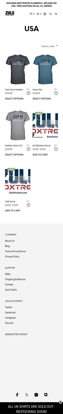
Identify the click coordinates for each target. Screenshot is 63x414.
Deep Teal (37, 89)
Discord (9, 322)
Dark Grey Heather (14, 89)
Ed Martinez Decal (41, 145)
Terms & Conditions (15, 251)
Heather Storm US (13, 145)
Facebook (10, 312)
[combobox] (43, 45)
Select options (14, 99)
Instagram (10, 317)
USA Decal (10, 201)
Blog (7, 246)
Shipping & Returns (15, 279)
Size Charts (11, 289)
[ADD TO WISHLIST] (28, 91)
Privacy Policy (12, 256)
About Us (10, 240)
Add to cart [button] (40, 155)
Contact (9, 284)
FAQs (7, 274)
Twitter (8, 307)
